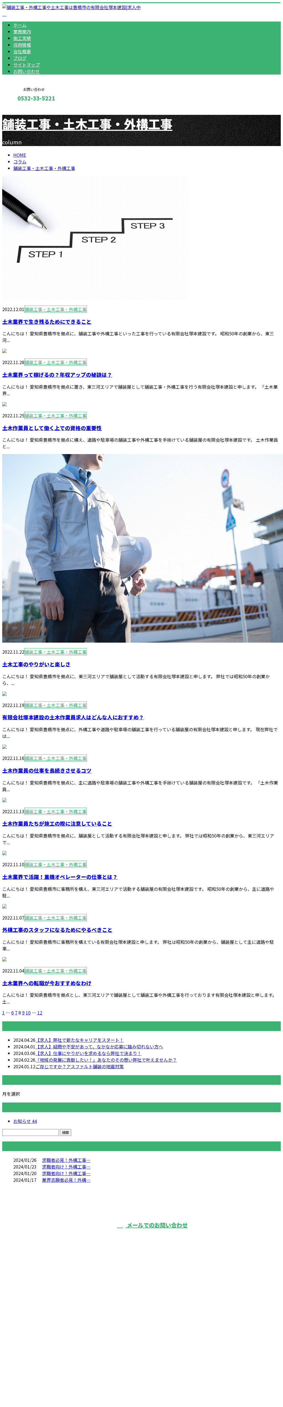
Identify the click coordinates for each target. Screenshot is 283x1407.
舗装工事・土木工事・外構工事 (87, 124)
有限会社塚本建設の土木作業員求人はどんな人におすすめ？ (73, 717)
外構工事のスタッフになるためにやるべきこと (57, 929)
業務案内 (22, 31)
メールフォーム (21, 110)
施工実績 (22, 38)
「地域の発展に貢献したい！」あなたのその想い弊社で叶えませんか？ (106, 1059)
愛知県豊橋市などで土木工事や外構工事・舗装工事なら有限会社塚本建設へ (86, 1326)
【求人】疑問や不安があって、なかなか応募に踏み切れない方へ (99, 1046)
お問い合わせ (26, 71)
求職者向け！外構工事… (66, 1166)
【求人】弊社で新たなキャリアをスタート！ (79, 1040)
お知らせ (25, 1121)
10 (28, 1012)
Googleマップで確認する (29, 1355)
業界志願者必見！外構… (66, 1180)
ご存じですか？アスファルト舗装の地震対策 (79, 1066)
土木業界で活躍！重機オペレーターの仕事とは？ (60, 876)
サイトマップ (26, 64)
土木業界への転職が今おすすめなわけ (46, 983)
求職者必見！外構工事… (66, 1160)
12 (39, 1012)
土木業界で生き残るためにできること (46, 321)
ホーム (20, 25)
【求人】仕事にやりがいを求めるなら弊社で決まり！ (88, 1053)
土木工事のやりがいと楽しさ (36, 664)
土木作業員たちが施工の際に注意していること (57, 823)
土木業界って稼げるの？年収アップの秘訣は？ (57, 374)
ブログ (20, 58)
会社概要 (22, 51)
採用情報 (22, 44)
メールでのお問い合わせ (156, 1225)
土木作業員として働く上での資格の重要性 (52, 427)
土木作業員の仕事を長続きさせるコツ (46, 770)
